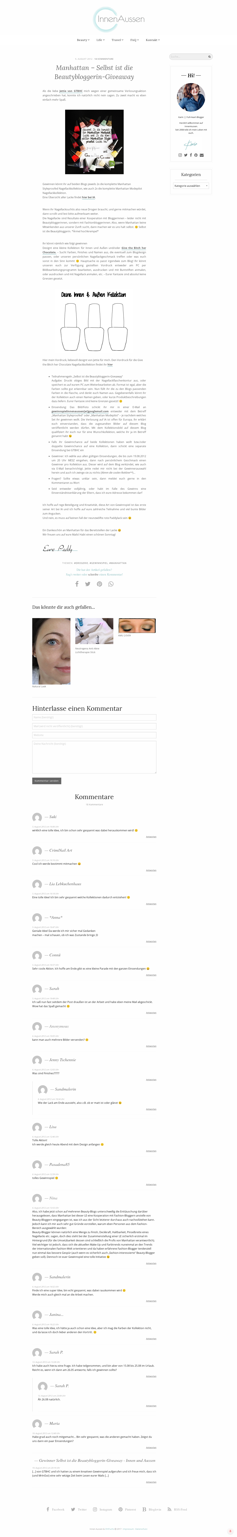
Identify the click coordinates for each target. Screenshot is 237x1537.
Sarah (54, 988)
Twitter (82, 1509)
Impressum (128, 1528)
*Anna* (55, 917)
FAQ (133, 40)
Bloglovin (154, 1509)
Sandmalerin (65, 1089)
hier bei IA (88, 197)
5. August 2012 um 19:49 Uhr (45, 998)
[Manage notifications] (230, 1531)
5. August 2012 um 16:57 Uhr (45, 964)
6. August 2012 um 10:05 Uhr (45, 1036)
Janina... (56, 1314)
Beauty (82, 40)
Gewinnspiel (99, 563)
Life (99, 40)
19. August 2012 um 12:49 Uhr (46, 1433)
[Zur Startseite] (118, 19)
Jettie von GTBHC (70, 91)
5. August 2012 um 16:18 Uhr (45, 893)
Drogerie (82, 563)
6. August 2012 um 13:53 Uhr (45, 1207)
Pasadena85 (59, 1164)
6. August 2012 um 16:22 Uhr (45, 1324)
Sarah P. (56, 1352)
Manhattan (119, 563)
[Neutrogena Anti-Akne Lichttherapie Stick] (94, 631)
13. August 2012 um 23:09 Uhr (52, 1395)
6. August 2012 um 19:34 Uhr (51, 1099)
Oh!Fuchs (109, 1528)
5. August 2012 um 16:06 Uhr (45, 826)
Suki (52, 816)
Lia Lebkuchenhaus (65, 883)
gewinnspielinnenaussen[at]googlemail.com (80, 411)
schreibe (93, 574)
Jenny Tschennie (62, 1059)
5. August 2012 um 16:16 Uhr (45, 860)
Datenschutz (141, 1528)
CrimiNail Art (60, 850)
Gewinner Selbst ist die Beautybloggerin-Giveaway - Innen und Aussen (97, 1460)
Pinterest (130, 1509)
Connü (54, 954)
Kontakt (152, 40)
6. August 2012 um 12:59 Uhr (45, 1174)
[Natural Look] (51, 651)
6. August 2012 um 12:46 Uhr (45, 1136)
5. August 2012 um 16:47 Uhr (45, 927)
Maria (54, 1423)
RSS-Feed (180, 1509)
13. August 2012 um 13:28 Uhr (46, 1362)
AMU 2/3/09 (124, 635)
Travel (116, 40)
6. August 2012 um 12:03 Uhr (45, 1069)
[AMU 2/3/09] (137, 625)
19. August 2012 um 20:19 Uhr (46, 1467)
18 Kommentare (104, 58)
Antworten (151, 836)
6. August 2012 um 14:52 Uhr (45, 1286)
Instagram (105, 1509)
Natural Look (39, 686)
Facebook (57, 1509)
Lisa (52, 1126)
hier (110, 364)
